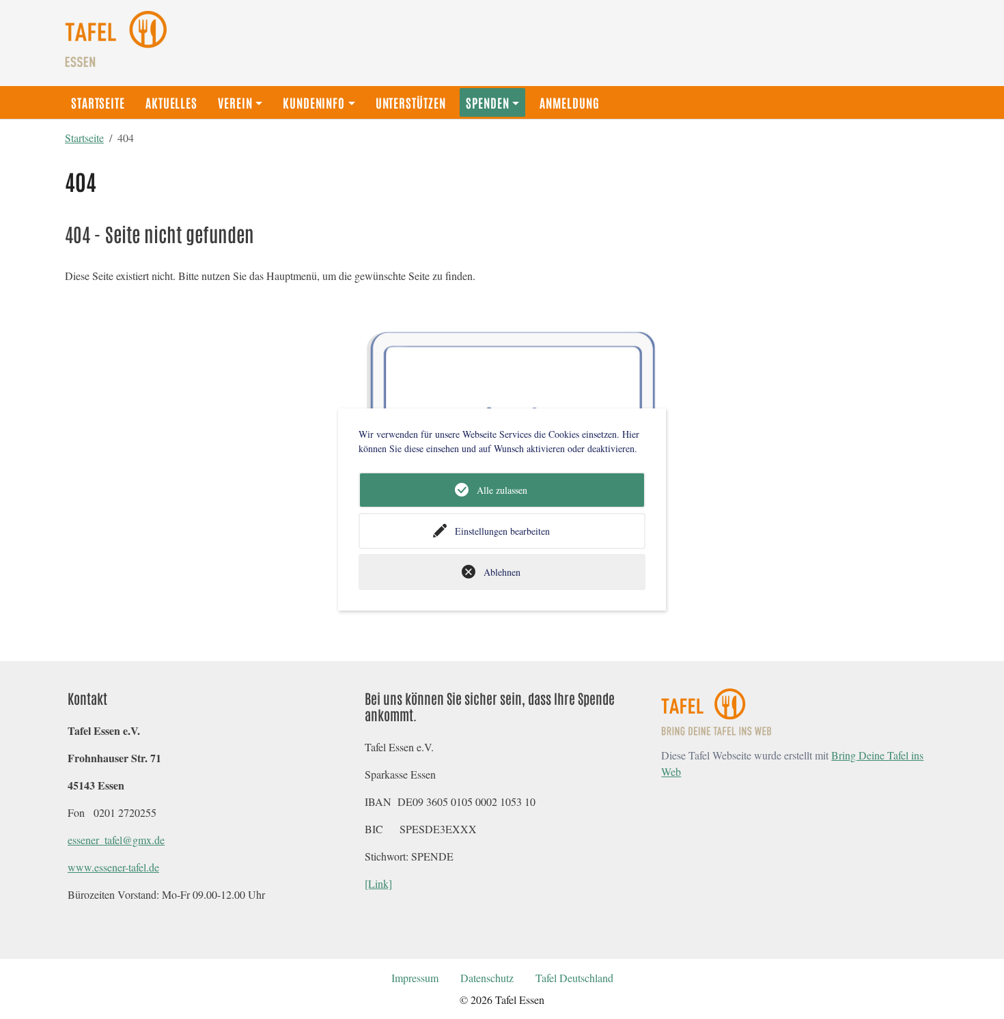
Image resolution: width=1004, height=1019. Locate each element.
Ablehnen (502, 572)
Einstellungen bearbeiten (502, 531)
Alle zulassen (502, 490)
